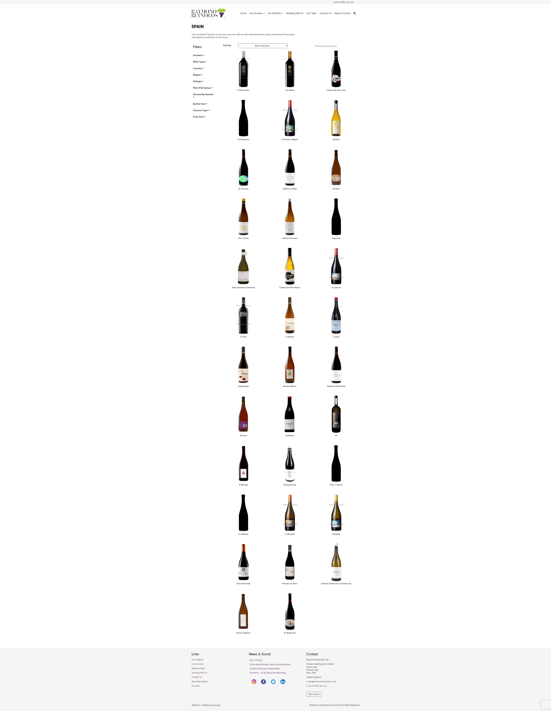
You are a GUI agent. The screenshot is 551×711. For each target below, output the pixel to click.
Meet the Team (198, 668)
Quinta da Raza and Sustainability (265, 668)
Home (243, 13)
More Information (199, 681)
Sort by (227, 45)
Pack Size (198, 117)
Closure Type (200, 110)
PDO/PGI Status (202, 88)
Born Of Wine (256, 660)
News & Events (342, 13)
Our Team (311, 13)
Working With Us (294, 13)
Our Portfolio (274, 13)
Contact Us (326, 13)
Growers (198, 55)
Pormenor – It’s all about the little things (268, 673)
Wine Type (199, 62)
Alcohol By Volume (203, 94)
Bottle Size (199, 104)
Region (197, 75)
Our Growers (256, 13)
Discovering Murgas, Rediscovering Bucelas (270, 664)
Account (195, 686)
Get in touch (314, 694)
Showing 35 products (326, 46)
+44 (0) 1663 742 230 (317, 686)
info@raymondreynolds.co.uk (322, 681)
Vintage (197, 81)
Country (197, 68)
